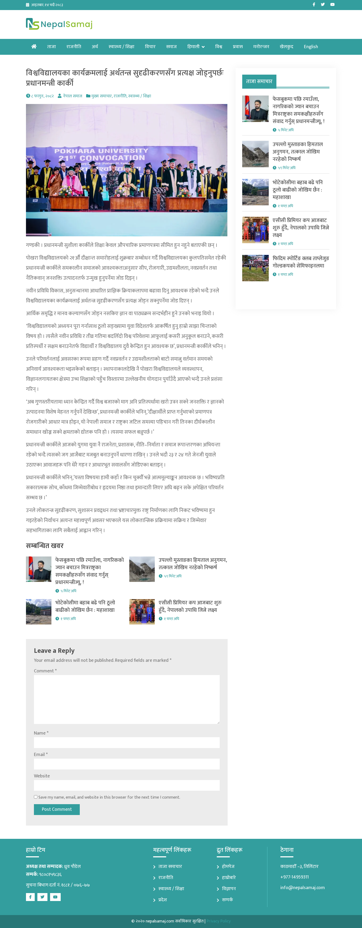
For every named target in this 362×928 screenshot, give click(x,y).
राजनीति (74, 47)
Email (41, 755)
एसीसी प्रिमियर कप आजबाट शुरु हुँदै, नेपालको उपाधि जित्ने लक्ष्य (190, 606)
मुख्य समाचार (101, 96)
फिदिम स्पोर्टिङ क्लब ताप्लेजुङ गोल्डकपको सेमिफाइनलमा (301, 262)
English (311, 47)
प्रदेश (162, 900)
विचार (150, 47)
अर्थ (95, 47)
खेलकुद (286, 47)
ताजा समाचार (170, 867)
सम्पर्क (227, 900)
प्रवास (238, 47)
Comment (45, 671)
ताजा (51, 47)
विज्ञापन (229, 889)
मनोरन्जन (261, 47)
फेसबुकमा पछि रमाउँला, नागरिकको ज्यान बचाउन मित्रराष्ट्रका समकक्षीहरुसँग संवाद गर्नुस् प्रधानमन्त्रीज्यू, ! (89, 571)
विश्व (218, 47)
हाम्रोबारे (229, 878)
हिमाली (193, 47)
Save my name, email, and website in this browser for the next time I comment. (109, 797)
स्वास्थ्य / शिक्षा (121, 47)
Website (42, 776)
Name (41, 733)
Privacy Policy (218, 921)
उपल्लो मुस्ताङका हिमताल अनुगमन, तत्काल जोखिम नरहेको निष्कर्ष (193, 564)
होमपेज (228, 867)
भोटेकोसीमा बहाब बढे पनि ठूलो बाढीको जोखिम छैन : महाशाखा (85, 606)
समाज (171, 47)
